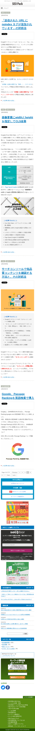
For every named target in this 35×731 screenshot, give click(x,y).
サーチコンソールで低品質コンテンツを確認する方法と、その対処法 (17, 272)
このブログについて (8, 656)
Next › (9, 475)
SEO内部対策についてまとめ (16, 720)
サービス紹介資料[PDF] (15, 716)
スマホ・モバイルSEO (8, 648)
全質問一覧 (30, 587)
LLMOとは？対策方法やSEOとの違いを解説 (12, 619)
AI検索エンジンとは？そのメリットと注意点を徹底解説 (15, 614)
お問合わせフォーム (17, 483)
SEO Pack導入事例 (14, 708)
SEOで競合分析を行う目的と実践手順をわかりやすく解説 (16, 610)
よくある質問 (12, 710)
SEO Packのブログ (13, 718)
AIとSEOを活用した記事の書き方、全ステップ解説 (14, 623)
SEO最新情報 (5, 386)
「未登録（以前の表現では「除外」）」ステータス (16, 84)
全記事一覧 (30, 605)
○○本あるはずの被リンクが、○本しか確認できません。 (15, 591)
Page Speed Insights (11, 187)
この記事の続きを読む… (9, 100)
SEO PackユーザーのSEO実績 (16, 706)
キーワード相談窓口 (17, 496)
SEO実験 (4, 644)
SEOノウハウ (5, 12)
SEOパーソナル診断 (18, 491)
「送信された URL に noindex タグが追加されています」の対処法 (17, 24)
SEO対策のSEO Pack (14, 701)
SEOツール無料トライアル (15, 724)
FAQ (3, 109)
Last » (14, 475)
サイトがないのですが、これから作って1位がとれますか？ (16, 599)
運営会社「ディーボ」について (17, 726)
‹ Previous (14, 472)
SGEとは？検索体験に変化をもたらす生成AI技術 (14, 628)
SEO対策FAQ (12, 712)
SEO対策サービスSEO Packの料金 (18, 705)
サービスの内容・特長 (14, 703)
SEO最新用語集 (12, 722)
